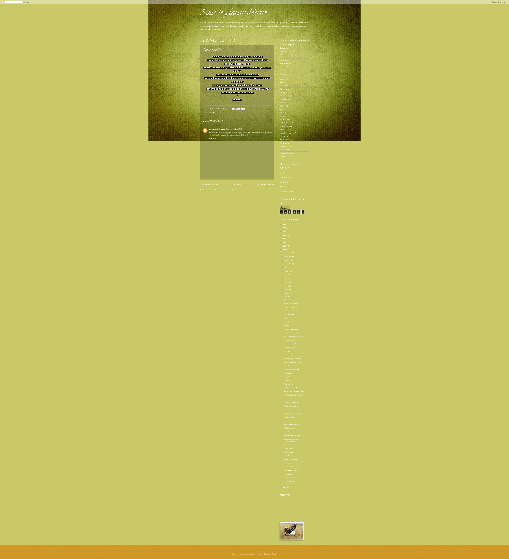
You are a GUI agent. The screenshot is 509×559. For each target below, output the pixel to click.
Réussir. (286, 318)
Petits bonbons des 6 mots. (293, 435)
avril (286, 282)
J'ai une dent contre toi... (292, 369)
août (286, 267)
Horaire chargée (289, 474)
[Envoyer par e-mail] (233, 109)
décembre (287, 253)
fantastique (283, 99)
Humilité (283, 186)
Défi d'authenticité (290, 340)
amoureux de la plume (217, 129)
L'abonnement (288, 399)
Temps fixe (287, 300)
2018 (284, 228)
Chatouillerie (288, 448)
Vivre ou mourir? (289, 421)
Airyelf (261, 554)
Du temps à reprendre (291, 307)
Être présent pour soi (291, 333)
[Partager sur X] (238, 109)
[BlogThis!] (236, 109)
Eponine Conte (285, 96)
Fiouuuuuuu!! (288, 355)
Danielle (283, 92)
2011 (284, 487)
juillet (286, 271)
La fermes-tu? (288, 452)
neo (281, 129)
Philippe (282, 136)
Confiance (287, 380)
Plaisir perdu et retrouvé (292, 466)
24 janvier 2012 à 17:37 (234, 129)
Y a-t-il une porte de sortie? (293, 336)
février (286, 289)
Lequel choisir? (289, 377)
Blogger (274, 554)
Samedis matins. (289, 322)
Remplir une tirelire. (291, 459)
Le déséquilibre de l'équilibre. (294, 395)
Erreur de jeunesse (290, 477)
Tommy (282, 146)
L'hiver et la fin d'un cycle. (293, 413)
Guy (281, 102)
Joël (281, 109)
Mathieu (282, 119)
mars (286, 286)
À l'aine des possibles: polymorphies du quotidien (293, 56)
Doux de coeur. (289, 366)
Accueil (237, 184)
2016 (284, 235)
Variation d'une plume (287, 44)
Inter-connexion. (289, 311)
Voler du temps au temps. (292, 362)
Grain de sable (289, 481)
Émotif (286, 432)
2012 (284, 250)
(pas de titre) (284, 173)
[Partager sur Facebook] (241, 109)
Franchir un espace (286, 177)
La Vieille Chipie (286, 67)
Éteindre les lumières (291, 406)
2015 (284, 239)
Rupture (286, 325)
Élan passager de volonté (292, 358)
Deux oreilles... (289, 384)
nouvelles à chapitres (287, 133)
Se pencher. (288, 351)
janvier (287, 293)
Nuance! (287, 444)
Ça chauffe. (288, 296)
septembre (288, 264)
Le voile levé (288, 455)
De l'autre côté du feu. (291, 388)
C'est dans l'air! (289, 314)
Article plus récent (209, 184)
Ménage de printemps (291, 303)
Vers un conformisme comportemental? (291, 440)
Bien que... (287, 463)
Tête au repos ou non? (291, 424)
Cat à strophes (284, 89)
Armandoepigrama (286, 63)
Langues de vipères (286, 191)
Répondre (212, 138)
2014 (284, 242)
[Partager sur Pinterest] (243, 109)
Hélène (212, 112)
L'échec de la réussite (291, 402)
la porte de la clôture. (291, 344)
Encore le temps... (290, 410)
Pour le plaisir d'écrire (233, 13)
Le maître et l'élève (290, 470)
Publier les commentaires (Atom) (221, 189)
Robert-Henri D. (285, 139)
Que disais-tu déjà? (290, 347)
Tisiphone (283, 143)
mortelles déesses (286, 126)
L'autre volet (288, 373)
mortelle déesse (285, 122)
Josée (281, 112)
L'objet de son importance (292, 329)
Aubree (282, 79)
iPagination (284, 48)
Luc (281, 116)
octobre (287, 260)
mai (286, 278)
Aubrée (282, 82)
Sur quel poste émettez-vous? (294, 391)
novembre (287, 256)
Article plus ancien (265, 184)
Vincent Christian (286, 153)
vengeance (283, 149)
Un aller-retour (289, 417)
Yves (281, 156)
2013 (284, 246)
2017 (284, 231)
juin (286, 275)
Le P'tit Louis (284, 60)
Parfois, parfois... (289, 428)
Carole (282, 86)
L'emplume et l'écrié (287, 51)
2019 (284, 224)
